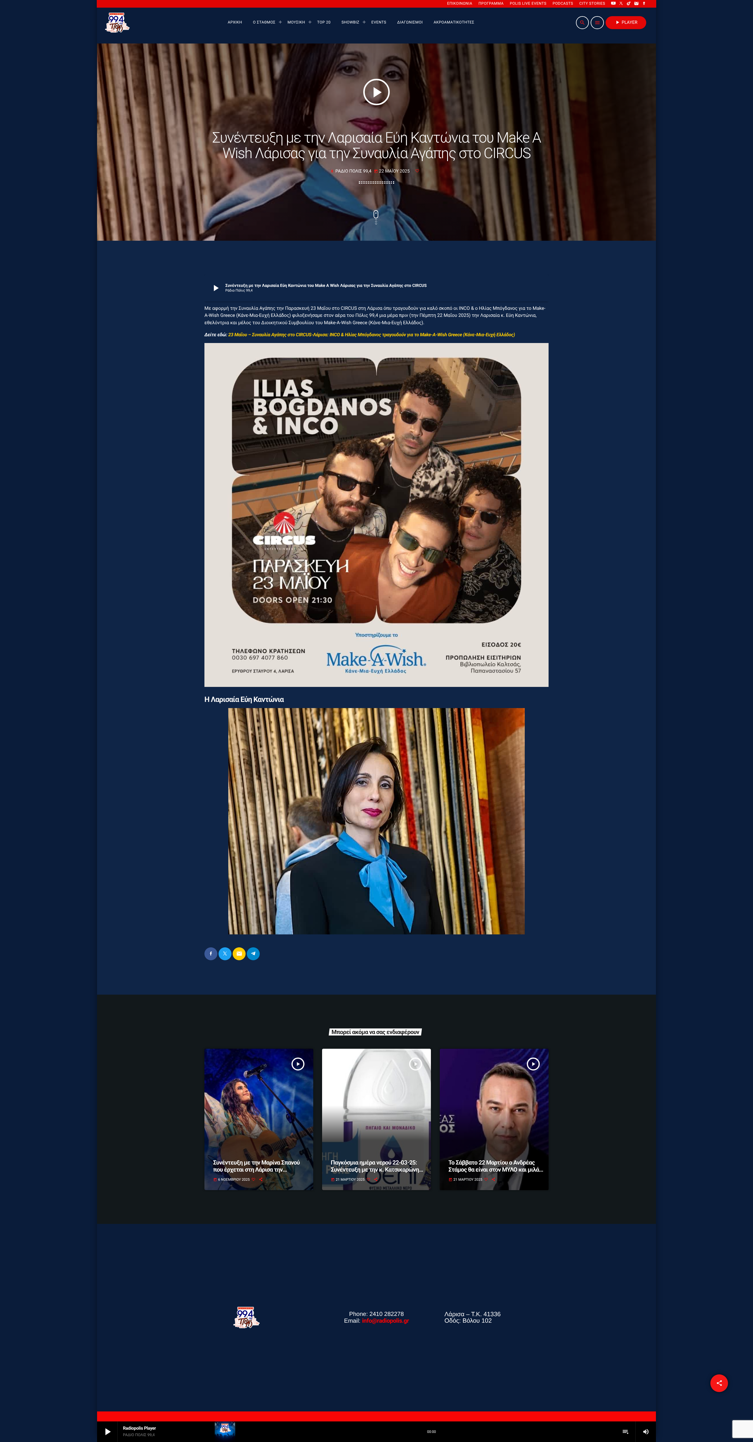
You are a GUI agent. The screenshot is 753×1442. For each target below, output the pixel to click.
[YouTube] (613, 4)
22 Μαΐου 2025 (392, 171)
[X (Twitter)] (621, 4)
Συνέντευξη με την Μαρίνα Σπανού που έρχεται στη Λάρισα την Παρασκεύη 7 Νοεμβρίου (256, 1169)
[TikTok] (629, 4)
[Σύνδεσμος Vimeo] (117, 23)
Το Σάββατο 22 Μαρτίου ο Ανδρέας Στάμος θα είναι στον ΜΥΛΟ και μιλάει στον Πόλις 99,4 (496, 1169)
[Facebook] (644, 4)
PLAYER (625, 22)
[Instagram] (636, 4)
